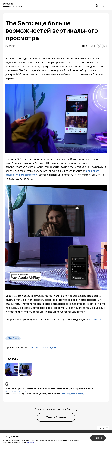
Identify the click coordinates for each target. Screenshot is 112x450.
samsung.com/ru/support (16, 391)
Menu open (107, 5)
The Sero (13, 338)
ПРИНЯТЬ (98, 438)
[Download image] (11, 369)
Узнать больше (56, 417)
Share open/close (99, 46)
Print (104, 46)
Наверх (102, 428)
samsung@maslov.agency (73, 394)
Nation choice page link (96, 5)
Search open (102, 5)
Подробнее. (31, 443)
